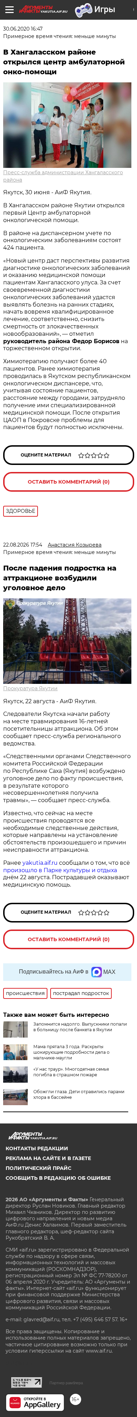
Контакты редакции (37, 1148)
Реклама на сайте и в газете (48, 1158)
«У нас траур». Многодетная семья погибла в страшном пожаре (71, 1071)
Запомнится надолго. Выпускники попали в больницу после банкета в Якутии (80, 1026)
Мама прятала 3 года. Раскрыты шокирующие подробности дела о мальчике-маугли (71, 1052)
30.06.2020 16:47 (23, 29)
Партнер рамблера (66, 1383)
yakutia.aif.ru (40, 862)
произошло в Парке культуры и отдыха (60, 870)
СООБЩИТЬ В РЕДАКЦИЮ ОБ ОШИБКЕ (58, 1178)
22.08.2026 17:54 (22, 545)
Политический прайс (38, 1168)
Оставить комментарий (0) (69, 482)
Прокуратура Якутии (30, 688)
